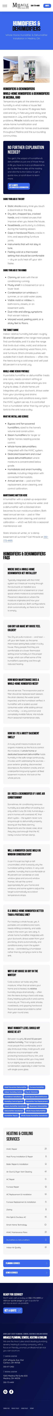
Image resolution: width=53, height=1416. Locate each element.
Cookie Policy (24, 1408)
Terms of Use (6, 1408)
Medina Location (11, 1372)
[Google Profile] (5, 1392)
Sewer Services (12, 1272)
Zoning (9, 1209)
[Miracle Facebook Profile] (11, 1392)
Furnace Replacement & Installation (21, 1202)
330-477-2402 (8, 1367)
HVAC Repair (11, 1149)
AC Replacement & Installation (19, 1194)
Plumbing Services (13, 1263)
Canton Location (11, 1356)
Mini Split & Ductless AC (16, 1217)
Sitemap (32, 1408)
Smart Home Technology (16, 1225)
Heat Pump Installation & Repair (19, 1156)
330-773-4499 (35, 5)
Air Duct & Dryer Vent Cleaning (19, 1172)
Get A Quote (19, 186)
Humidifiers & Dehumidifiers (18, 1240)
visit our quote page (12, 1300)
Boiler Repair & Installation (17, 1164)
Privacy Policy (15, 1408)
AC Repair (10, 1179)
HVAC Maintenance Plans (16, 1232)
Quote (47, 5)
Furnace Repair (12, 1187)
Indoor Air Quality (13, 1247)
